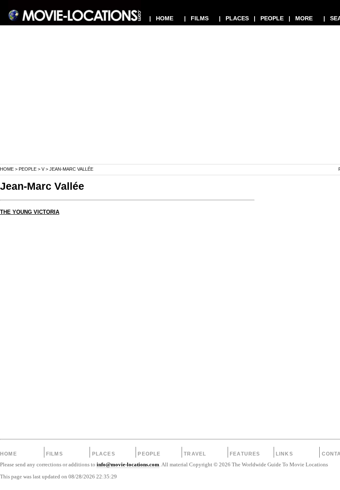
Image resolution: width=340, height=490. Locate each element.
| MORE (301, 18)
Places (103, 454)
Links (284, 454)
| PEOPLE (269, 18)
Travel (195, 454)
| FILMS (196, 18)
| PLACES (234, 18)
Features (245, 454)
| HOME (161, 18)
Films (54, 454)
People (27, 169)
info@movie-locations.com (128, 465)
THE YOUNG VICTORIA (29, 212)
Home (7, 169)
